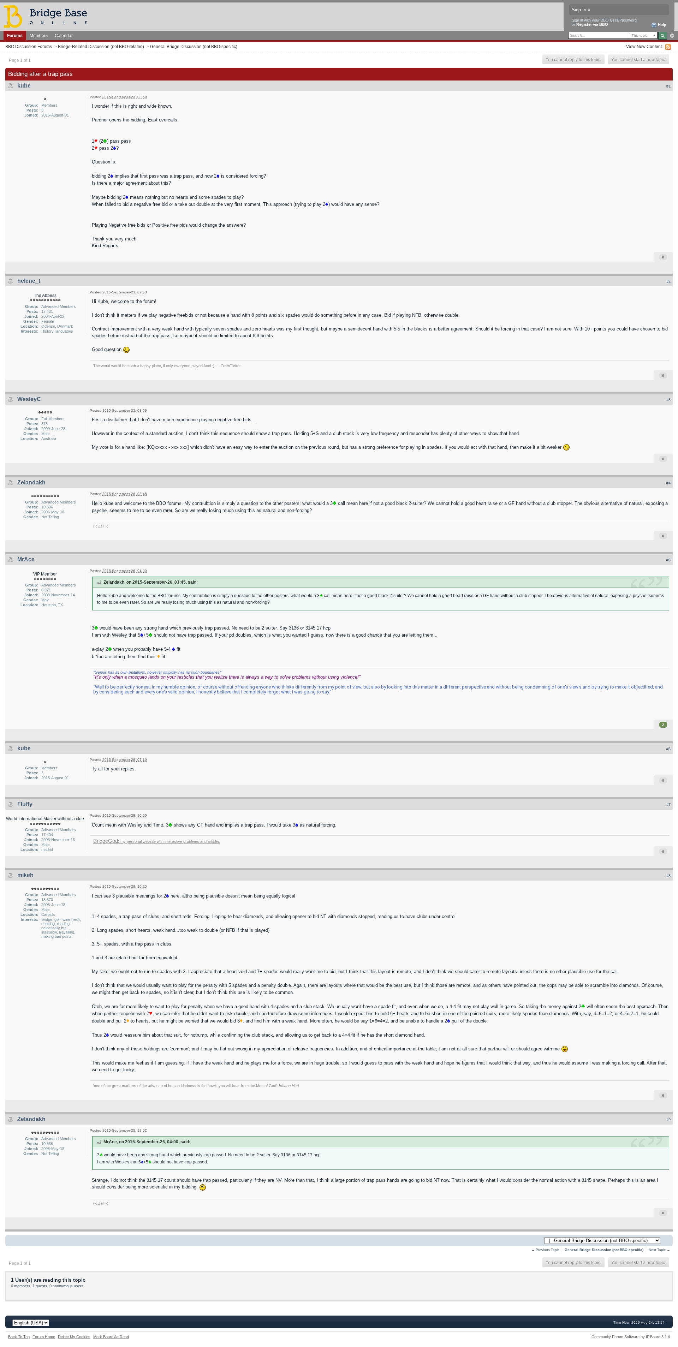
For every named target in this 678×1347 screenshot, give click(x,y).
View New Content (644, 46)
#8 (668, 876)
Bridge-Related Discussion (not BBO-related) (101, 46)
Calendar (64, 35)
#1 (668, 86)
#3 (668, 400)
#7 (668, 805)
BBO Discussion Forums (28, 46)
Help (661, 25)
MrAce (26, 559)
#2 (668, 281)
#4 (668, 483)
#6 (668, 749)
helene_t (28, 281)
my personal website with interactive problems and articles (156, 841)
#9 (668, 1119)
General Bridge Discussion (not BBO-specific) (193, 46)
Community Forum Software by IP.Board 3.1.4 (630, 1337)
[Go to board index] (48, 16)
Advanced (671, 35)
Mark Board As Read (111, 1337)
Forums (15, 35)
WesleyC (29, 399)
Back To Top (19, 1337)
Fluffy (24, 804)
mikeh (25, 875)
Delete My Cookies (74, 1337)
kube (24, 86)
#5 (668, 560)
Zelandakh (31, 482)
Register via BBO (592, 24)
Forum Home (43, 1337)
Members (39, 35)
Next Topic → (659, 1250)
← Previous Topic (545, 1250)
